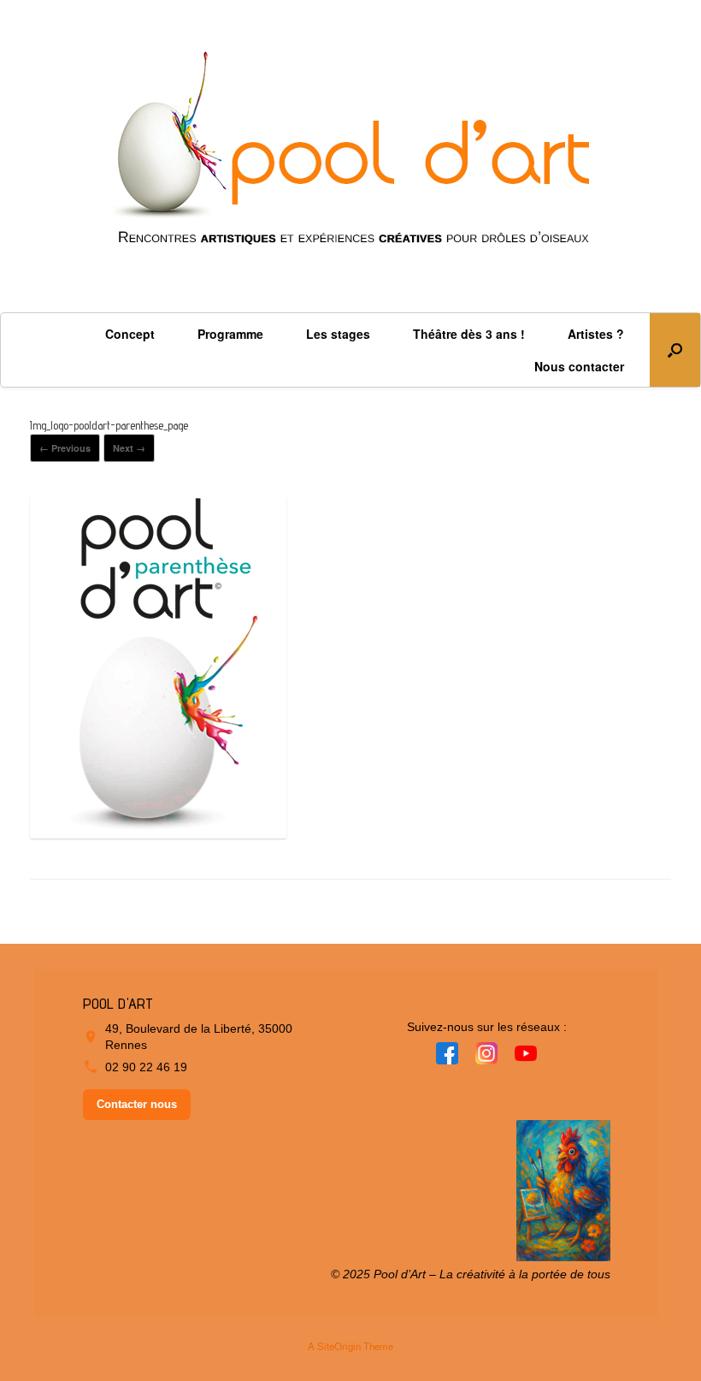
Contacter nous (137, 1104)
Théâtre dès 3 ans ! (469, 333)
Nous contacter (579, 366)
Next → (129, 448)
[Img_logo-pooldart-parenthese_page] (158, 832)
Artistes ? (596, 333)
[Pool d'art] (350, 156)
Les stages (338, 333)
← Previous (65, 448)
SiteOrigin (339, 1346)
